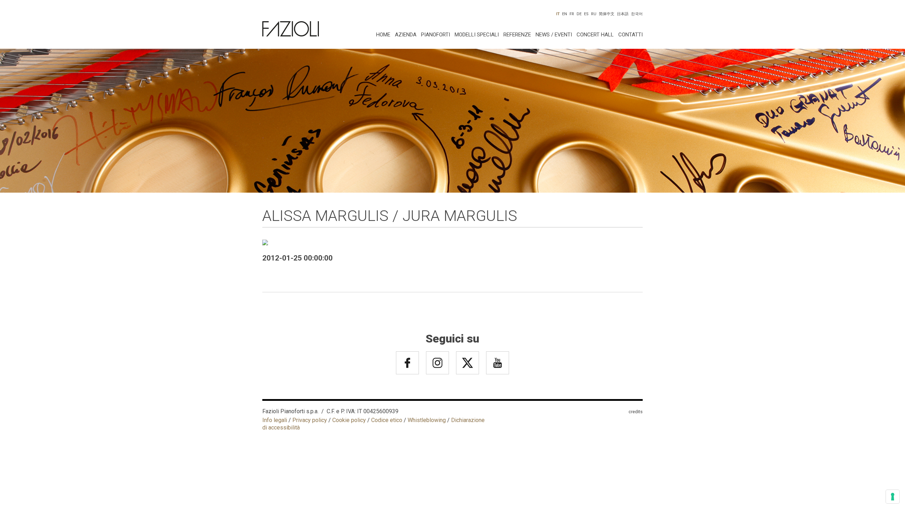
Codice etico (386, 420)
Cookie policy (349, 420)
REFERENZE (517, 34)
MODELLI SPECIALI (477, 34)
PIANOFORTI (435, 34)
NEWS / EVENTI (554, 34)
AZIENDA (405, 34)
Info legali (274, 420)
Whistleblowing (427, 420)
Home (383, 34)
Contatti (630, 34)
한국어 (637, 14)
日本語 (623, 14)
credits (636, 411)
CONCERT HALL (595, 34)
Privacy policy (309, 420)
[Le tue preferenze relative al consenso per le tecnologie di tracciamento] (892, 496)
